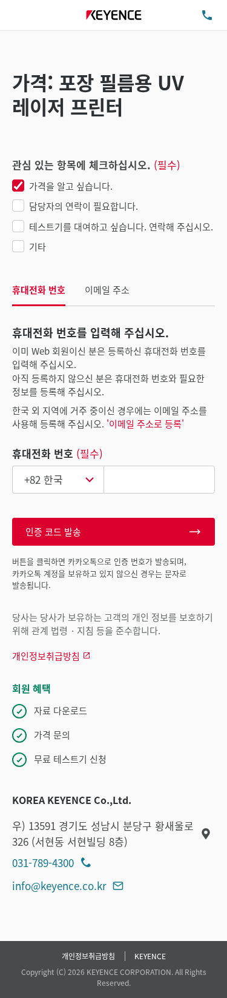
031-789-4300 (43, 862)
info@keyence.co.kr (59, 885)
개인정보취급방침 (88, 956)
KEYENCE (150, 956)
